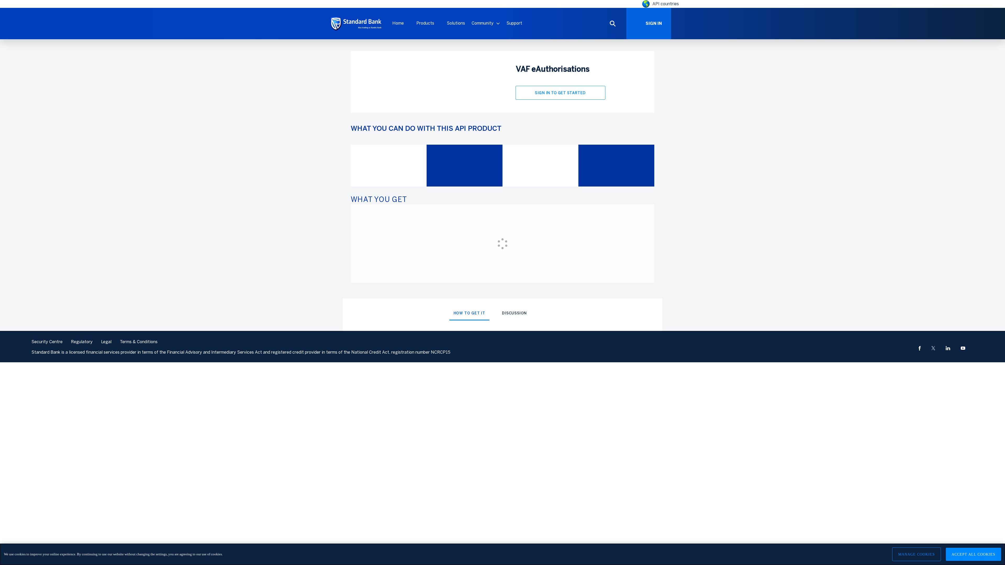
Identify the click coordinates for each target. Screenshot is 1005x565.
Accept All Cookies (973, 554)
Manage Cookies (916, 554)
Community (483, 23)
